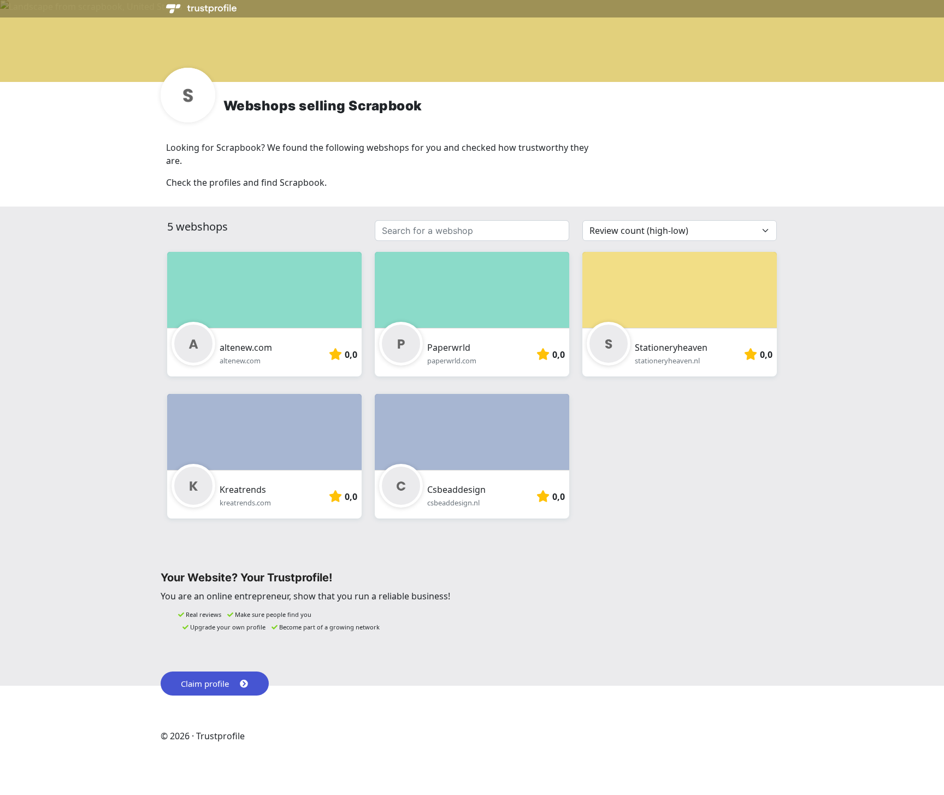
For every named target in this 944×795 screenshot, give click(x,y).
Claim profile (205, 683)
